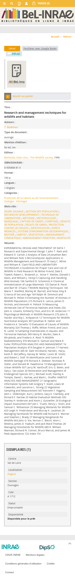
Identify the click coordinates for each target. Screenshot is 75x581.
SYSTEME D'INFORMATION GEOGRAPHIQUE (43, 231)
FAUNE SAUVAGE (14, 211)
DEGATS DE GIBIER (36, 224)
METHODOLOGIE (47, 218)
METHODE (29, 218)
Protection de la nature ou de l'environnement (31, 198)
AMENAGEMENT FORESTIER (39, 238)
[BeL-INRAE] (37, 15)
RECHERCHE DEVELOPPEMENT (22, 214)
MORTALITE (63, 238)
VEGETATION (36, 234)
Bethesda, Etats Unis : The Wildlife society (28, 157)
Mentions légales (35, 554)
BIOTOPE (9, 234)
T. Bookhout (11, 127)
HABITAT (22, 234)
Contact (9, 572)
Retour (67, 36)
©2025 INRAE (13, 554)
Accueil (55, 36)
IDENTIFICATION (40, 228)
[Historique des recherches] (19, 3)
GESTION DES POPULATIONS (42, 211)
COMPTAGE (52, 221)
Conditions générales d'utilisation (23, 563)
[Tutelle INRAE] (19, 547)
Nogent (12, 474)
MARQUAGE (11, 221)
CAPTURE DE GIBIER (32, 221)
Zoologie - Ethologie (15, 201)
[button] (7, 96)
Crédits (51, 563)
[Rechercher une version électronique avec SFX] (14, 53)
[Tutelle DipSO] (55, 547)
